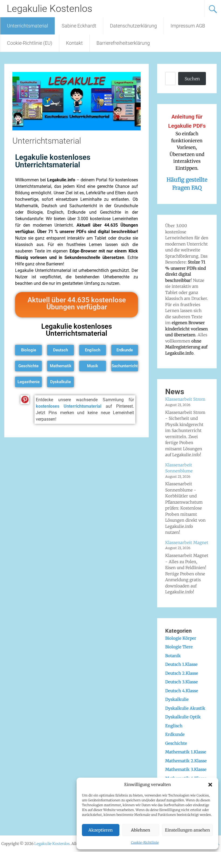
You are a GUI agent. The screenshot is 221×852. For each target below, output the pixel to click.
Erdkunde (175, 734)
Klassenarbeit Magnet (186, 542)
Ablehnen (140, 830)
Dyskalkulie (177, 699)
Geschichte (176, 743)
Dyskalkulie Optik (183, 716)
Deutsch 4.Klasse (181, 690)
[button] (210, 784)
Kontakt (74, 43)
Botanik (173, 655)
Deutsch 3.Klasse (181, 681)
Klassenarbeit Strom (185, 399)
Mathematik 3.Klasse (185, 769)
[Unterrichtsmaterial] (76, 128)
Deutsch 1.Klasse (181, 664)
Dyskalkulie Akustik (185, 708)
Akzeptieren (100, 830)
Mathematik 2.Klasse (186, 760)
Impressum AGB (188, 26)
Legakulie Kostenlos (49, 8)
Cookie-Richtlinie (145, 842)
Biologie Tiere (179, 646)
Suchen (192, 78)
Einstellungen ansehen (187, 830)
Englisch (173, 725)
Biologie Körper (180, 638)
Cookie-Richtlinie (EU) (29, 43)
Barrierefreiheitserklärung (123, 43)
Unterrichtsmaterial (27, 26)
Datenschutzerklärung (133, 26)
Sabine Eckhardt (79, 26)
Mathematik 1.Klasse (185, 751)
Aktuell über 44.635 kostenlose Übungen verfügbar (76, 303)
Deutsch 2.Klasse (181, 673)
